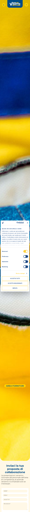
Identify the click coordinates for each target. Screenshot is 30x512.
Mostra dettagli (20, 273)
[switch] (25, 256)
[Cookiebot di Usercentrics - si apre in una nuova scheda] (17, 223)
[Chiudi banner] (27, 222)
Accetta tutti (15, 278)
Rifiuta (15, 288)
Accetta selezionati (15, 283)
